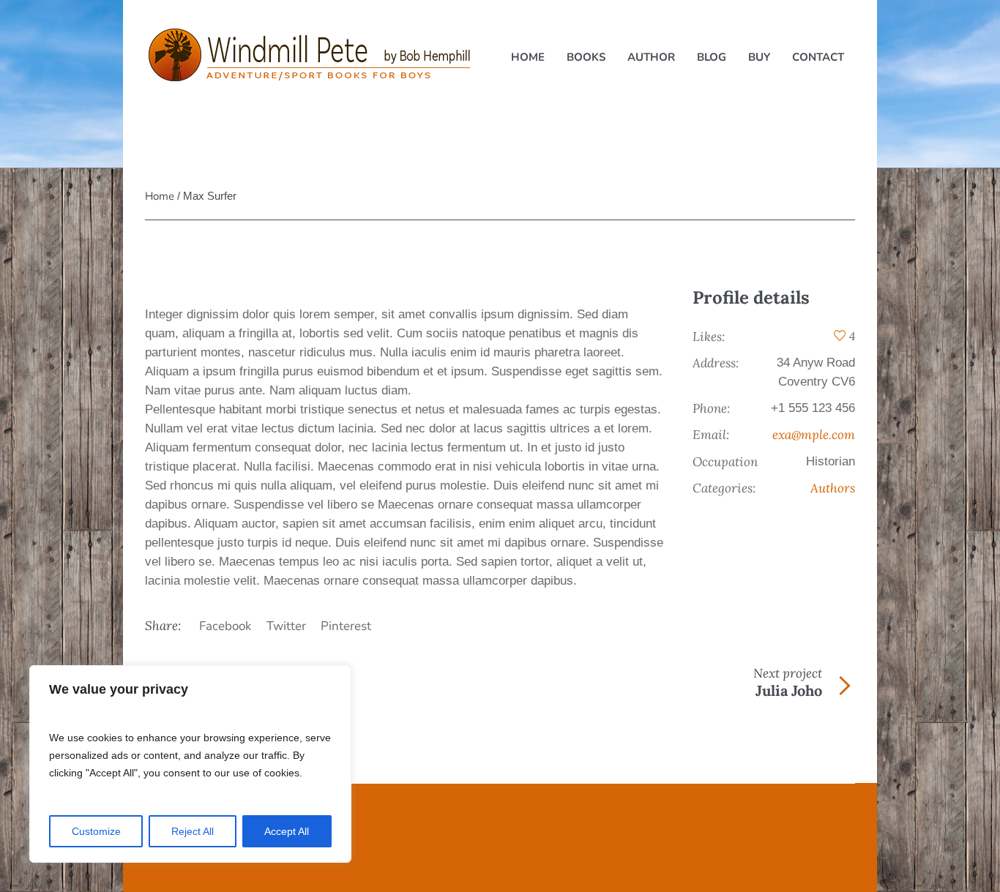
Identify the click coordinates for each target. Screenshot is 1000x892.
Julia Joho (788, 690)
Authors (832, 488)
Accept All (286, 831)
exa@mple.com (813, 435)
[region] (190, 764)
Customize (96, 831)
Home (159, 196)
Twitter (286, 626)
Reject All (192, 831)
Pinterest (346, 626)
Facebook (225, 626)
